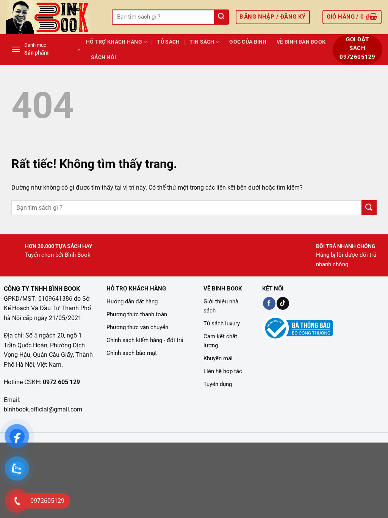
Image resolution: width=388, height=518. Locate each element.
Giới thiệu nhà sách (220, 306)
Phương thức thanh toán (136, 314)
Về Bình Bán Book (301, 42)
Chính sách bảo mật (131, 353)
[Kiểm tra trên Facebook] (269, 303)
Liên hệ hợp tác (222, 371)
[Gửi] (221, 17)
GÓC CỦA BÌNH (247, 42)
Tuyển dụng (217, 384)
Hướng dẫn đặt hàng (132, 301)
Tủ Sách (168, 42)
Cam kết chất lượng (220, 341)
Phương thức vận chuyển (137, 327)
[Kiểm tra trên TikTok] (283, 303)
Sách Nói (103, 57)
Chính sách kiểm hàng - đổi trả (144, 340)
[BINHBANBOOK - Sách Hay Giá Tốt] (53, 17)
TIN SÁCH (201, 42)
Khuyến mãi (218, 358)
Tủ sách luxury (221, 323)
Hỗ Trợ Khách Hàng (114, 42)
